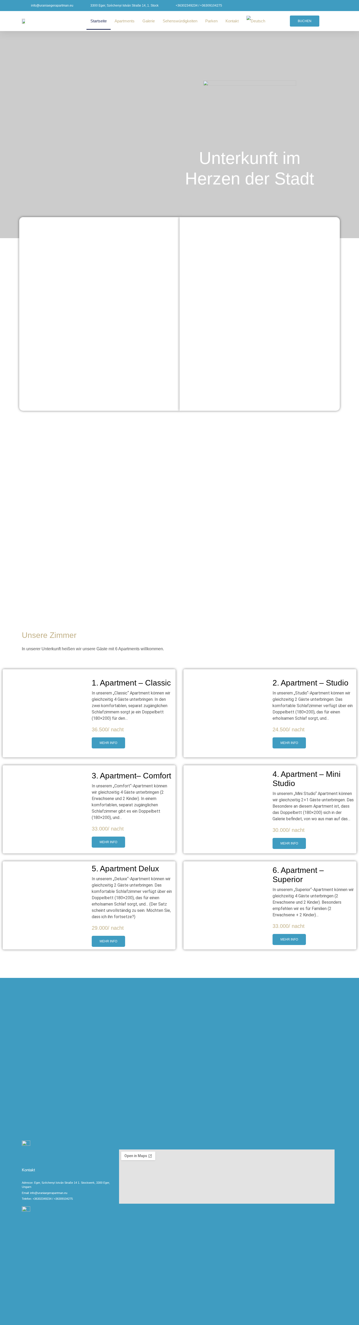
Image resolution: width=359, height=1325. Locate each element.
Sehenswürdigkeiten (180, 21)
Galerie (148, 21)
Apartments (125, 21)
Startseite (98, 21)
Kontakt (232, 21)
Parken (211, 21)
